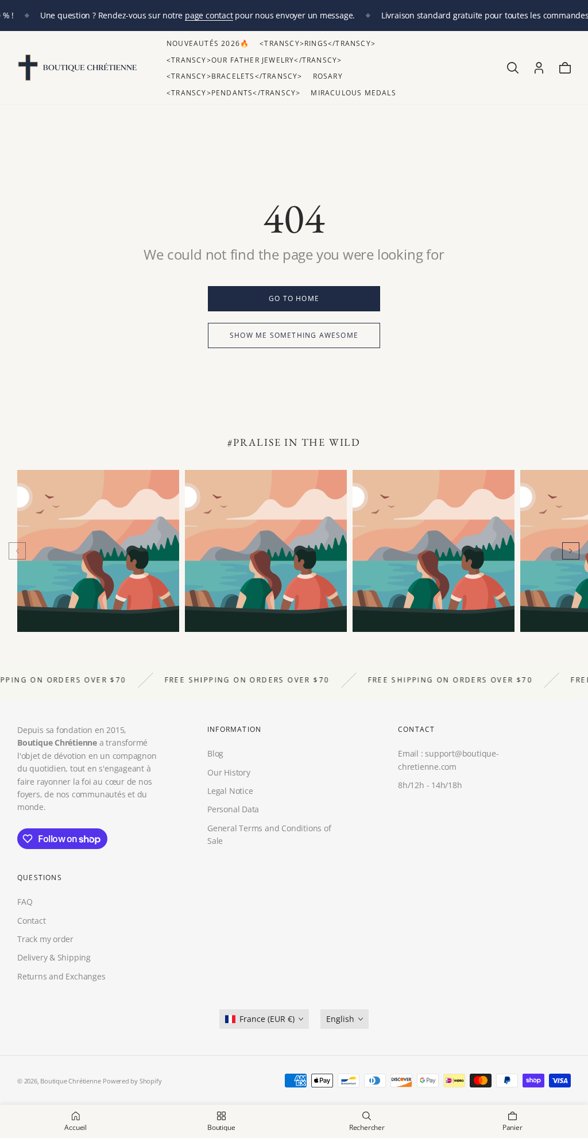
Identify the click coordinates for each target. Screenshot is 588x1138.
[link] (294, 298)
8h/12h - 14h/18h (430, 785)
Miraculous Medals (353, 93)
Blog (215, 753)
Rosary (328, 76)
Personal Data (233, 809)
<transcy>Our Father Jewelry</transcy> (254, 60)
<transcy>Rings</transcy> (318, 43)
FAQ (24, 901)
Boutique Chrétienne (70, 1081)
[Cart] (565, 68)
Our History (228, 772)
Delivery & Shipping (54, 957)
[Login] (539, 68)
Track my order (45, 938)
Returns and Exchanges (61, 976)
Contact (31, 920)
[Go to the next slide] (570, 551)
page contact (209, 15)
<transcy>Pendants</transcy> (233, 93)
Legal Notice (230, 790)
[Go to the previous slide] (17, 551)
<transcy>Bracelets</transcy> (235, 76)
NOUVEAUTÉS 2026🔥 (208, 43)
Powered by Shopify (132, 1081)
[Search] (513, 68)
